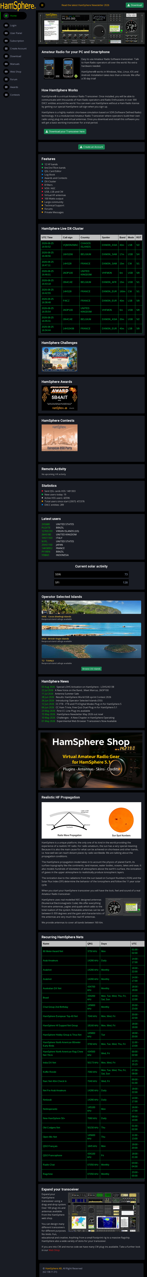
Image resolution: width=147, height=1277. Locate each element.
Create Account (18, 48)
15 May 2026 (72, 714)
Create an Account (93, 146)
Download (15, 56)
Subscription (17, 40)
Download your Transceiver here (67, 131)
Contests (15, 94)
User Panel (16, 33)
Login (13, 25)
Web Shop (15, 71)
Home (13, 15)
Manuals (15, 64)
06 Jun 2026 (79, 707)
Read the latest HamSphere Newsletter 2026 (85, 5)
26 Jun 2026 (72, 700)
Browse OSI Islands (91, 668)
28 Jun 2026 (76, 697)
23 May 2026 (66, 710)
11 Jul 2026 (60, 693)
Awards (14, 87)
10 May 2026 (78, 717)
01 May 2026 (79, 721)
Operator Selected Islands (62, 597)
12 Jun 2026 (81, 704)
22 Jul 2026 (75, 690)
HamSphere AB (53, 1268)
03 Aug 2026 (78, 686)
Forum (13, 79)
